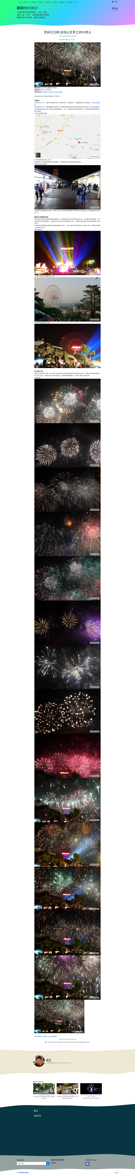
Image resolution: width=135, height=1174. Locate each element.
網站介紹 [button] (26, 2)
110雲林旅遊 (50, 1042)
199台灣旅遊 (58, 1042)
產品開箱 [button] (62, 2)
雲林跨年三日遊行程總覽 (55, 92)
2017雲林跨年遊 (66, 1042)
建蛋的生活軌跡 (27, 8)
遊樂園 (81, 1042)
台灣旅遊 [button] (40, 2)
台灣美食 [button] (33, 2)
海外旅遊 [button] (54, 2)
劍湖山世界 (86, 1042)
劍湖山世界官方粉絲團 (47, 109)
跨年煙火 (76, 1042)
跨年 (72, 1042)
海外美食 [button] (47, 2)
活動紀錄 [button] (69, 2)
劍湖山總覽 (44, 92)
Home (20, 2)
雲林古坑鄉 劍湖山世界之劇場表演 (91, 1098)
